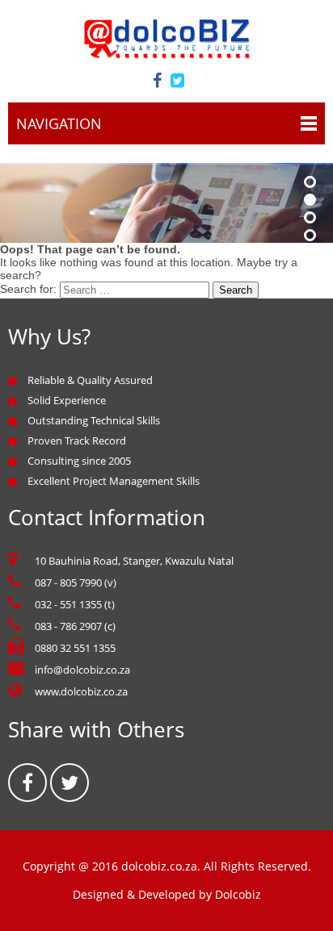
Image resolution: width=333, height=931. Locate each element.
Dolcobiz (238, 894)
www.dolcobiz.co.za (81, 691)
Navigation (59, 123)
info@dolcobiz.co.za (82, 669)
